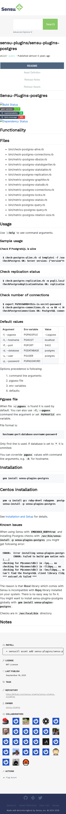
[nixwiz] (17, 753)
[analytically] (17, 732)
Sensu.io (11, 805)
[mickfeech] (57, 753)
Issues (55, 805)
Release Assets (32, 86)
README (32, 65)
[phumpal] (37, 722)
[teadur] (37, 743)
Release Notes (32, 79)
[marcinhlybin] (17, 763)
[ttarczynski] (47, 753)
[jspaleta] (7, 722)
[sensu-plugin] (27, 753)
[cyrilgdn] (27, 743)
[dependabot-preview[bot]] (57, 722)
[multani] (47, 743)
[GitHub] (26, 798)
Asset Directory (27, 805)
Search (50, 24)
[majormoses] (47, 722)
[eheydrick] (17, 722)
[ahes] (7, 753)
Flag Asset (11, 777)
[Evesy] (37, 732)
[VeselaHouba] (27, 763)
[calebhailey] (57, 732)
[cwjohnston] (7, 732)
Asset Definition (32, 72)
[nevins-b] (47, 732)
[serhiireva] (37, 753)
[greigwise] (27, 732)
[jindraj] (57, 743)
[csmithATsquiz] (17, 743)
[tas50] (27, 722)
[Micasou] (7, 743)
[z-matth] (7, 763)
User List (44, 805)
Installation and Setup (19, 516)
